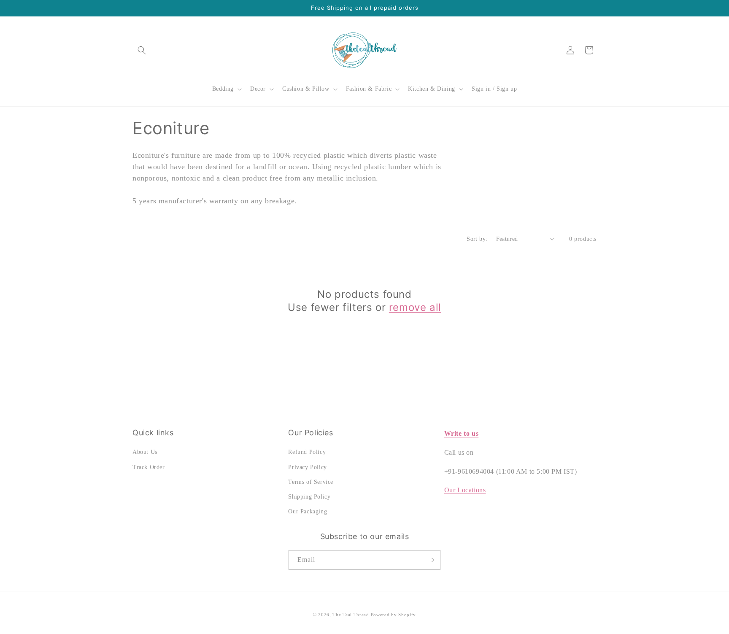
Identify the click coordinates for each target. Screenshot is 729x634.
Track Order (148, 467)
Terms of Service (310, 482)
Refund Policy (307, 452)
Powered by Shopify (393, 614)
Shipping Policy (309, 497)
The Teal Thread (350, 614)
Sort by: (477, 239)
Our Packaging (307, 511)
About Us (144, 452)
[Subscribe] (430, 560)
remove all (415, 307)
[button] (141, 50)
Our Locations (465, 490)
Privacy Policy (307, 467)
